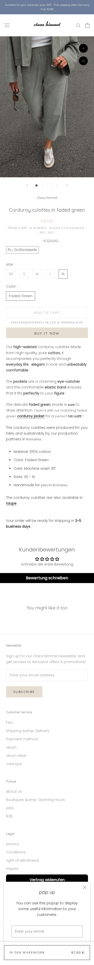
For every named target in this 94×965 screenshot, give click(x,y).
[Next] (67, 185)
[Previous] (27, 185)
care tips (14, 763)
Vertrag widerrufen (47, 879)
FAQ (9, 722)
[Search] (78, 25)
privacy (12, 843)
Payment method (22, 739)
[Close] (84, 887)
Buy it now (47, 333)
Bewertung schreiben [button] (47, 578)
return (11, 747)
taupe (11, 503)
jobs (10, 808)
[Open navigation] (7, 25)
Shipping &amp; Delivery (27, 730)
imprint (12, 868)
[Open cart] (87, 25)
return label (16, 755)
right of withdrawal (22, 860)
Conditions (16, 852)
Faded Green (20, 295)
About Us (14, 791)
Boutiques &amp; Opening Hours (35, 799)
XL (63, 273)
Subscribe (24, 692)
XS (11, 273)
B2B (9, 816)
